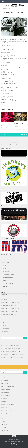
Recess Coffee (4, 205)
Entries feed (4, 325)
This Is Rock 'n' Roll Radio (7, 410)
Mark (3, 14)
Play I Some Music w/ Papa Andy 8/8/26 (10, 311)
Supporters (4, 286)
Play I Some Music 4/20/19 (16, 345)
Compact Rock (5, 383)
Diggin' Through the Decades (8, 386)
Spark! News (4, 407)
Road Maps (4, 398)
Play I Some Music (6, 395)
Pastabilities (4, 222)
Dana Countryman (5, 357)
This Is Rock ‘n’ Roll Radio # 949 (17, 357)
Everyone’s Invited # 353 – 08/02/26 (9, 314)
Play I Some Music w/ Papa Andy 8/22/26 (10, 302)
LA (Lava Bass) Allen (6, 351)
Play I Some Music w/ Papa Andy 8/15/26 (10, 308)
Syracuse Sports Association (7, 254)
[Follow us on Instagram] (24, 134)
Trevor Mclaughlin (5, 345)
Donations (4, 280)
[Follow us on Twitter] (26, 134)
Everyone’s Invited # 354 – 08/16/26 (9, 305)
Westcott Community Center (7, 238)
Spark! (2, 1)
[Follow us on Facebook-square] (22, 134)
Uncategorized (5, 413)
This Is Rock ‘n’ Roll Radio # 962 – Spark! (10, 354)
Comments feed (5, 328)
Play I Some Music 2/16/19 (17, 351)
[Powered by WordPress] (9, 441)
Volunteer (4, 265)
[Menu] (26, 1)
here (20, 41)
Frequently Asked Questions (8, 274)
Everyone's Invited (5, 8)
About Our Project (5, 262)
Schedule (4, 401)
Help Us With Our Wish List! (7, 283)
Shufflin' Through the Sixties (8, 404)
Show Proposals (5, 271)
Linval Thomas (5, 348)
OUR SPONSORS (5, 392)
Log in (3, 322)
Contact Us (4, 268)
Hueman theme (20, 441)
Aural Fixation (5, 380)
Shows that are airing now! (7, 277)
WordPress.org (5, 331)
